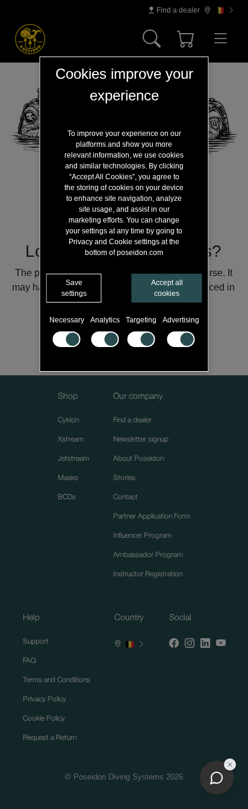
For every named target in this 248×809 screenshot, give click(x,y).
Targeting (141, 320)
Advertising (181, 320)
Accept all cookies (167, 288)
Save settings (74, 288)
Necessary (66, 320)
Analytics (105, 320)
